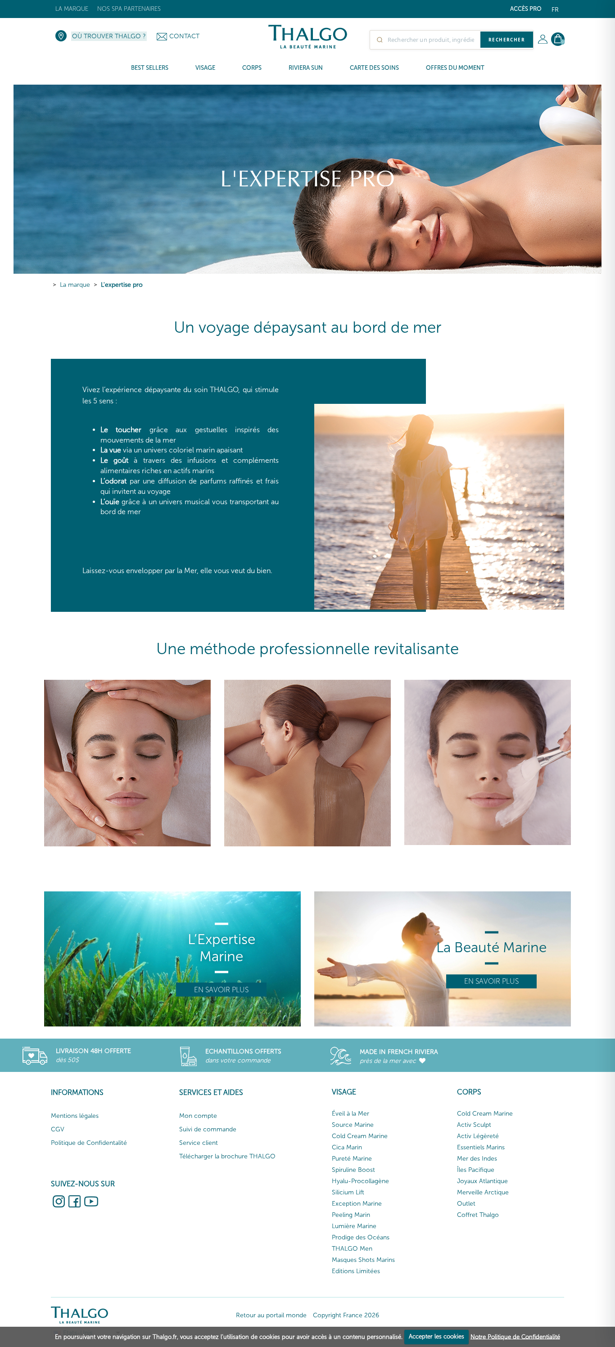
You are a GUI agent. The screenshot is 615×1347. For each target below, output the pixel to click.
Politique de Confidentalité (89, 1143)
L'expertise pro (122, 285)
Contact (184, 36)
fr (555, 10)
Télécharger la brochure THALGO (227, 1156)
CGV (57, 1129)
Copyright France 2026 (346, 1315)
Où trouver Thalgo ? (109, 36)
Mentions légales (75, 1116)
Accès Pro (526, 8)
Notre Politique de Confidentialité (515, 1336)
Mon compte (198, 1116)
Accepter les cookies (436, 1336)
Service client (198, 1143)
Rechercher (506, 39)
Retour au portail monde (271, 1315)
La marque (71, 8)
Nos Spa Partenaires (129, 8)
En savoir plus (221, 989)
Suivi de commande (207, 1129)
